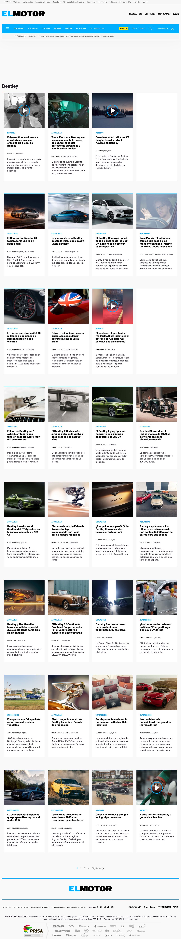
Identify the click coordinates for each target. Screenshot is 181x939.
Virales (68, 28)
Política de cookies (58, 907)
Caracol (141, 926)
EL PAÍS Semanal (118, 931)
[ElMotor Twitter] (101, 907)
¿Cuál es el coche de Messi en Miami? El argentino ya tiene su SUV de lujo (155, 627)
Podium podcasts (84, 935)
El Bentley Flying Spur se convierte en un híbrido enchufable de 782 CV (110, 434)
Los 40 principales (71, 926)
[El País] (133, 13)
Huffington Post (62, 931)
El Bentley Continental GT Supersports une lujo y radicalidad (22, 241)
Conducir (46, 28)
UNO (77, 931)
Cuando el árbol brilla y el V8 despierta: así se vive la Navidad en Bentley (112, 140)
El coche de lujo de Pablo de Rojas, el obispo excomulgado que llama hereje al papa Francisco (67, 530)
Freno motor (103, 2)
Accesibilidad (72, 907)
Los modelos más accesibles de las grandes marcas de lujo (155, 722)
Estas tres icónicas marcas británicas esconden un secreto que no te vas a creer (67, 337)
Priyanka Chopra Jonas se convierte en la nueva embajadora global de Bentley (22, 141)
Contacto (81, 907)
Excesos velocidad (42, 2)
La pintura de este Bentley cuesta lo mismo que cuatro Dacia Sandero (67, 241)
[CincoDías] (150, 13)
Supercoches (146, 620)
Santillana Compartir (100, 926)
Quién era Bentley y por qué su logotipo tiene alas (112, 816)
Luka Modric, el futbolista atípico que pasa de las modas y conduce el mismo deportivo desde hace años (156, 242)
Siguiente (96, 868)
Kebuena (138, 931)
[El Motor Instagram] (105, 907)
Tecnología (81, 28)
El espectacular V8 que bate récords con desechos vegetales (23, 722)
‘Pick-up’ (16, 2)
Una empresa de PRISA (33, 929)
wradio (85, 931)
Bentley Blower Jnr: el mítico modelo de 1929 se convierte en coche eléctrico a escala (155, 435)
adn (130, 926)
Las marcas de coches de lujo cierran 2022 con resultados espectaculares (67, 817)
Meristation (134, 935)
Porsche (137, 2)
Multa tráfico (28, 2)
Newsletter (99, 29)
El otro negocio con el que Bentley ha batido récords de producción (66, 722)
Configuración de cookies (40, 907)
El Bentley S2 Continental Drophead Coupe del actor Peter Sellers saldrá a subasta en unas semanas (66, 628)
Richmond (56, 935)
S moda (108, 935)
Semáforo (57, 2)
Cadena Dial (107, 931)
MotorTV (11, 133)
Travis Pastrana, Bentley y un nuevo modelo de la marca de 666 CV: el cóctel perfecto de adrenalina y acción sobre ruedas (68, 143)
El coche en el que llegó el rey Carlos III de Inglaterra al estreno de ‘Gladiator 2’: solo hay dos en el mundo (112, 337)
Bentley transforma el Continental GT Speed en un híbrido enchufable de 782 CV (23, 530)
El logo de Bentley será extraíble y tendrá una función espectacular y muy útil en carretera (23, 435)
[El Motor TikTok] (108, 907)
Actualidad (19, 28)
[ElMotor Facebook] (97, 907)
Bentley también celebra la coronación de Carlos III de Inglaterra (111, 722)
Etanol (145, 2)
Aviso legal (7, 907)
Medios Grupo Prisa (33, 935)
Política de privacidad (21, 907)
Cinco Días (96, 931)
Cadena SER (112, 926)
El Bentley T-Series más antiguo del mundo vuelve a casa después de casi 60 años (67, 435)
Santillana (85, 926)
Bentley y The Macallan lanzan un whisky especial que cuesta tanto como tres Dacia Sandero (23, 628)
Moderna (70, 935)
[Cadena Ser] (176, 13)
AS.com (121, 926)
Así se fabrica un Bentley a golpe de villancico (155, 816)
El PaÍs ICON (96, 935)
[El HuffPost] (164, 13)
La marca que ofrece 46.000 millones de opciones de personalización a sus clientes (24, 337)
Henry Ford (91, 2)
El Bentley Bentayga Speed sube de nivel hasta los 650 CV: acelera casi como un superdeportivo (112, 242)
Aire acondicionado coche (73, 2)
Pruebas (57, 28)
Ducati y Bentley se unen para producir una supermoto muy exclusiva (111, 627)
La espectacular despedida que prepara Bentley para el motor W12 (23, 817)
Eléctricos (33, 28)
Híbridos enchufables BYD (121, 2)
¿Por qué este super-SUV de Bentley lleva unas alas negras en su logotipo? (112, 529)
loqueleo (120, 935)
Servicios (124, 29)
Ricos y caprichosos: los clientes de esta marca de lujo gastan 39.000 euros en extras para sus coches (156, 530)
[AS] (141, 13)
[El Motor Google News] (112, 907)
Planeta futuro (128, 931)
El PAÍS (58, 926)
